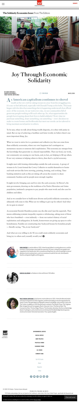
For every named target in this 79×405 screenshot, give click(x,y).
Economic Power (39, 346)
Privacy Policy (37, 399)
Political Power (39, 342)
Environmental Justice (39, 331)
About (39, 363)
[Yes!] (39, 3)
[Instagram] (37, 376)
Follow (39, 371)
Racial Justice (39, 335)
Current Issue (39, 353)
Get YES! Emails (39, 359)
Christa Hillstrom (9, 93)
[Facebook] (31, 376)
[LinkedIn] (44, 376)
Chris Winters (10, 92)
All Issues (39, 350)
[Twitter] (34, 376)
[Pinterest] (41, 376)
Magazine (39, 367)
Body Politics (39, 339)
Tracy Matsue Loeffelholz (11, 95)
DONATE (75, 3)
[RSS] (47, 376)
